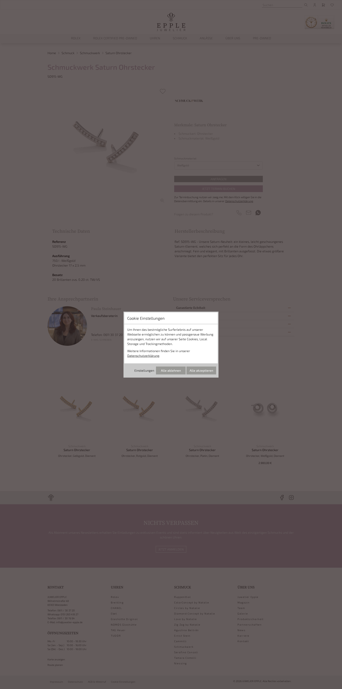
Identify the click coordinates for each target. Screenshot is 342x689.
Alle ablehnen (171, 370)
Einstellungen (144, 370)
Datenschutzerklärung (143, 355)
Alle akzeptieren (201, 370)
